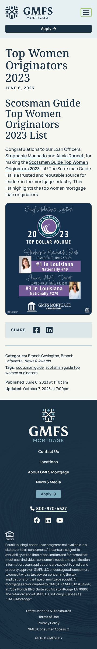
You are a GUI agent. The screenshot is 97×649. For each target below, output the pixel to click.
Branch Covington (43, 355)
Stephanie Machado (26, 156)
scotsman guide (30, 367)
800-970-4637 (51, 508)
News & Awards (38, 360)
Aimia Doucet (70, 156)
